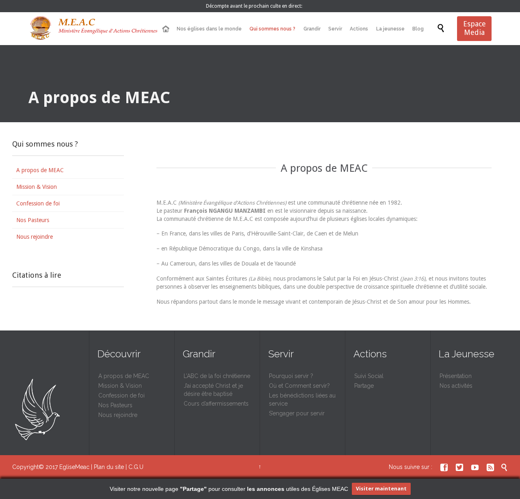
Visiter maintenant (381, 489)
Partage (364, 385)
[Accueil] (165, 29)
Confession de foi (38, 203)
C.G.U (135, 467)
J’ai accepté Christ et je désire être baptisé (213, 389)
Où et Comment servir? (299, 385)
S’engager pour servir (297, 413)
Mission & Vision (36, 187)
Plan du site (109, 467)
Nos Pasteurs (32, 220)
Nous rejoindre (34, 236)
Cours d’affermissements (216, 403)
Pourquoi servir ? (291, 376)
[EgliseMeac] (93, 28)
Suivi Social (369, 376)
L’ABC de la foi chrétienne (217, 376)
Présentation (456, 376)
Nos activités (456, 385)
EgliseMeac (74, 467)
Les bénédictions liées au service (302, 399)
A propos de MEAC (40, 170)
